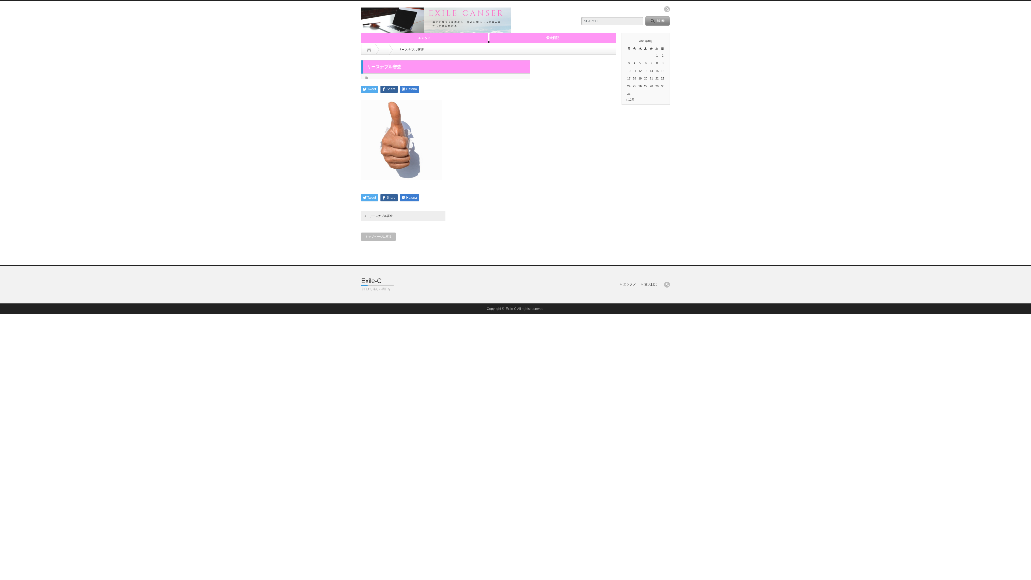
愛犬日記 (552, 38)
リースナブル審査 (381, 216)
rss (667, 9)
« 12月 (630, 99)
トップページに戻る (378, 236)
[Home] (369, 49)
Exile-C (371, 280)
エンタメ (424, 38)
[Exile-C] (436, 30)
